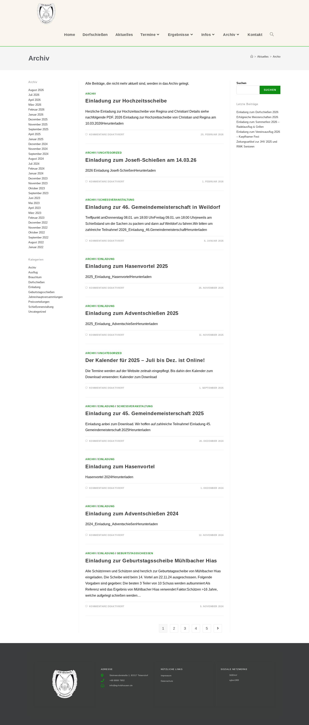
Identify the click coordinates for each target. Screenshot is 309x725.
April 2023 (34, 207)
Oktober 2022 (36, 232)
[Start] (251, 56)
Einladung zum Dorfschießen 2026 (257, 112)
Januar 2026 (35, 114)
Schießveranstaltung (116, 199)
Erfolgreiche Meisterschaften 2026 (257, 117)
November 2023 (38, 183)
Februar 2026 (36, 109)
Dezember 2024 (38, 144)
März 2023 (34, 212)
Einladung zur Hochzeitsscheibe (126, 101)
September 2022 (38, 237)
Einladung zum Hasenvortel (120, 466)
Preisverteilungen (38, 301)
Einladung (106, 259)
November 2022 (38, 227)
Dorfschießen (36, 282)
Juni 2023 (34, 198)
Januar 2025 (35, 139)
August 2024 (36, 158)
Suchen (241, 83)
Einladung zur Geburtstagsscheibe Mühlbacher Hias (151, 560)
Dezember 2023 (38, 178)
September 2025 (38, 129)
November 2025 (38, 124)
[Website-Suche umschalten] (271, 34)
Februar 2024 (36, 168)
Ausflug (33, 272)
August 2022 (36, 242)
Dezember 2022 (38, 222)
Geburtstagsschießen (135, 553)
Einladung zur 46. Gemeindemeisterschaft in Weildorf (152, 207)
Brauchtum (35, 277)
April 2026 (34, 99)
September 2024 (38, 153)
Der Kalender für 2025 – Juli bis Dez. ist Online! (145, 360)
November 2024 (38, 148)
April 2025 (34, 134)
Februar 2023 (36, 217)
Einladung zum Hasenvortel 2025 (126, 266)
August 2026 (36, 90)
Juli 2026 (33, 94)
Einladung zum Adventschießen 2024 (131, 513)
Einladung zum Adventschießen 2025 (131, 313)
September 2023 (38, 193)
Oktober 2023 (36, 188)
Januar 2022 (35, 247)
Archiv (277, 56)
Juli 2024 (33, 163)
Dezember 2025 (38, 119)
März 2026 (34, 104)
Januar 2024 (35, 173)
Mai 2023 (34, 203)
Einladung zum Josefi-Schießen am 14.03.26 (141, 160)
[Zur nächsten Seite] (218, 628)
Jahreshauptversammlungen (45, 297)
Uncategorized (110, 152)
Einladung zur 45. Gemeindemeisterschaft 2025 (144, 413)
